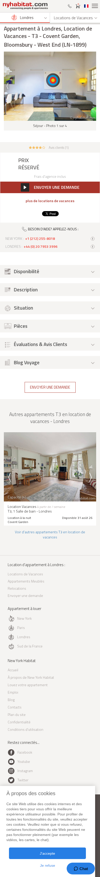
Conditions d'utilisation (25, 729)
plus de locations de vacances (50, 200)
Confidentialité (19, 722)
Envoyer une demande (50, 387)
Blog (11, 699)
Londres (23, 636)
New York (24, 618)
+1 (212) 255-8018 (40, 238)
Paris (21, 627)
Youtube (23, 761)
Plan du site (17, 714)
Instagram (25, 770)
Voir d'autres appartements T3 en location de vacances (50, 534)
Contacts (15, 707)
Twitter (22, 780)
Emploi (13, 692)
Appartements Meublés (26, 581)
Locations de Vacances (25, 574)
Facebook (24, 752)
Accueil (13, 670)
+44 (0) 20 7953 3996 (40, 246)
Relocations (17, 588)
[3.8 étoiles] (37, 147)
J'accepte (47, 853)
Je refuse (47, 865)
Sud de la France (30, 646)
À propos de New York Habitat (31, 677)
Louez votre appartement (28, 684)
